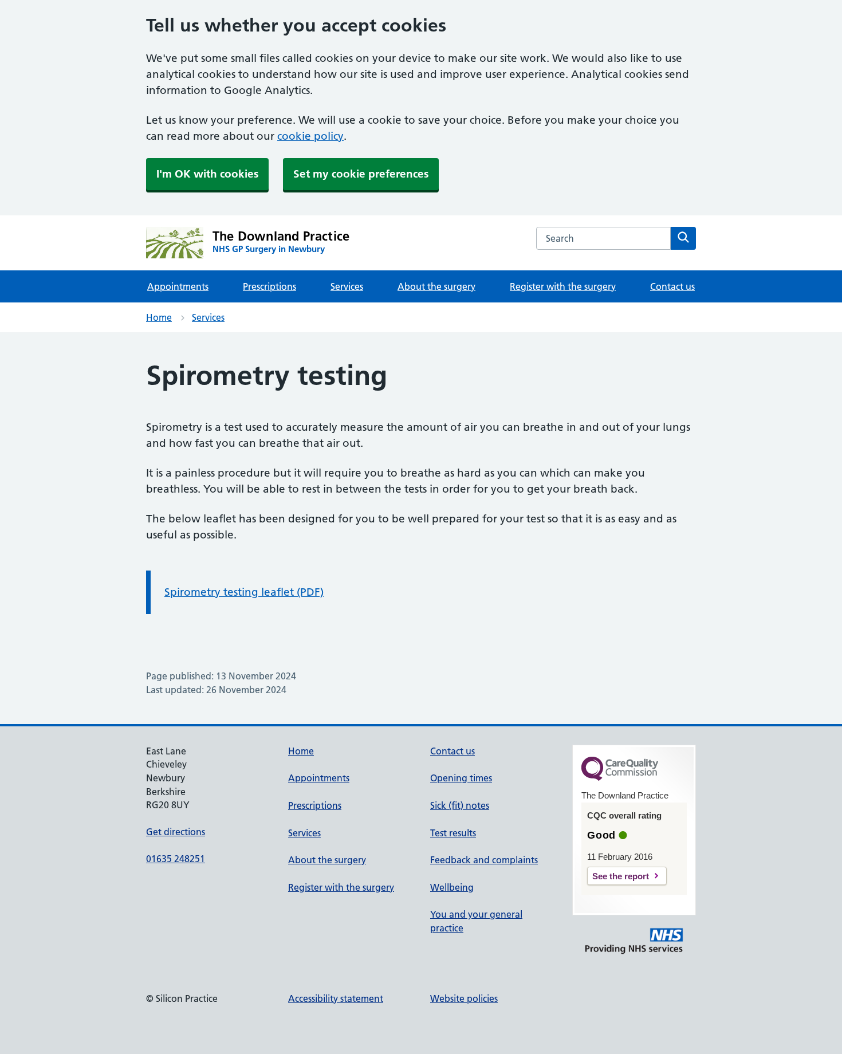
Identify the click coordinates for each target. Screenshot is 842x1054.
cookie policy (310, 136)
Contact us (672, 286)
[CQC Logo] (619, 777)
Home (159, 317)
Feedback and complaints (484, 860)
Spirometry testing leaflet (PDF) (244, 592)
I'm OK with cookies (207, 173)
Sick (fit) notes (459, 805)
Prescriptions (269, 286)
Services (346, 286)
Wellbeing (452, 887)
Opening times (461, 778)
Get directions (175, 831)
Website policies (464, 998)
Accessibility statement (335, 998)
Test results (453, 833)
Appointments (177, 286)
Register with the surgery (563, 286)
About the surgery (436, 286)
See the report (620, 876)
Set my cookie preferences (360, 173)
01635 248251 (175, 858)
